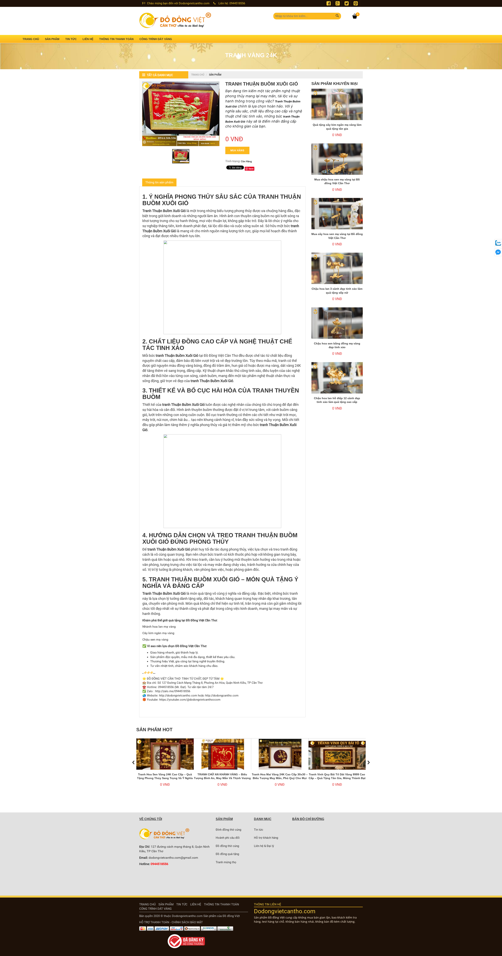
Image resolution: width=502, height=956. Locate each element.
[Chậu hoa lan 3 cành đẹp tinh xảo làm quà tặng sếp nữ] (337, 272)
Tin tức (258, 829)
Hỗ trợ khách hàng (266, 837)
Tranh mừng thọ (226, 862)
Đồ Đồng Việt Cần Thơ (201, 620)
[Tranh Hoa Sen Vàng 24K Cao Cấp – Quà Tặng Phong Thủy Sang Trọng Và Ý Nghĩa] (165, 759)
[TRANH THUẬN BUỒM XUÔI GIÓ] (180, 113)
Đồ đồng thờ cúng (227, 846)
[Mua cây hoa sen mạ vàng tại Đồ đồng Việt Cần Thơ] (337, 217)
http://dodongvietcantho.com (178, 695)
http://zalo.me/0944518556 (172, 691)
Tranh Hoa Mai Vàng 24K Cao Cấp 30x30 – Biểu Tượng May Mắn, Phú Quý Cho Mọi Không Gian (280, 778)
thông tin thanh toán (221, 904)
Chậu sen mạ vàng (155, 639)
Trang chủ (197, 74)
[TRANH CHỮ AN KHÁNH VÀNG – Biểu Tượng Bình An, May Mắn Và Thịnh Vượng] (222, 759)
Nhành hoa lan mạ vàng (159, 626)
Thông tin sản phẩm (159, 182)
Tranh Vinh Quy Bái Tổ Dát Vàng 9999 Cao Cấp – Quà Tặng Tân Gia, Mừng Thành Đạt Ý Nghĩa (337, 778)
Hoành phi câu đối (228, 837)
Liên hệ (195, 904)
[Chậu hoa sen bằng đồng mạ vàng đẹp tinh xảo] (337, 326)
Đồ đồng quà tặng (227, 854)
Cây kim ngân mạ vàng (158, 633)
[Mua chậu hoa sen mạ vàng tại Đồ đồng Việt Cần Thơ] (337, 162)
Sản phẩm (166, 904)
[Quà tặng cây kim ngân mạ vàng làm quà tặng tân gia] (337, 108)
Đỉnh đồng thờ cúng (228, 829)
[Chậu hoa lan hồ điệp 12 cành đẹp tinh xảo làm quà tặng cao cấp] (337, 381)
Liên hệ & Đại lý (264, 846)
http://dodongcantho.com (221, 695)
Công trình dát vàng (155, 908)
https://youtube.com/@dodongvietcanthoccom (189, 699)
